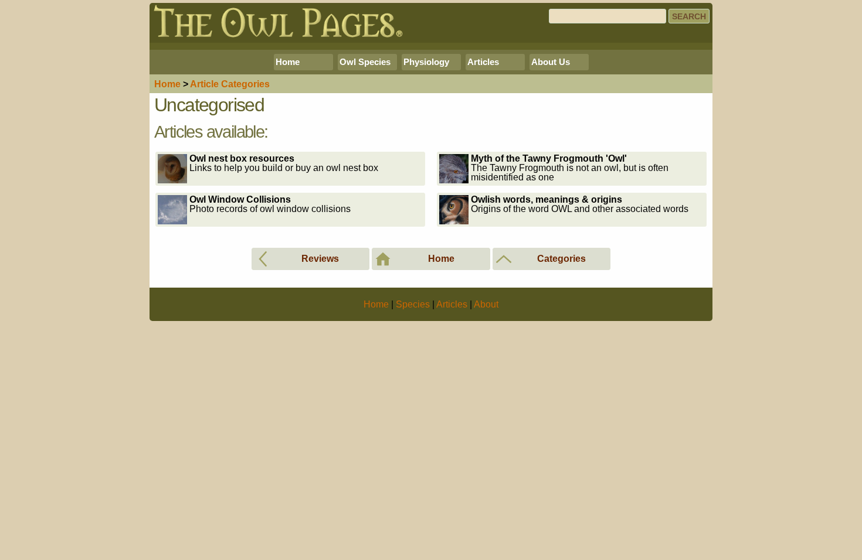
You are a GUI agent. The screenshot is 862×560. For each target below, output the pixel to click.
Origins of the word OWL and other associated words (579, 204)
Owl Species (365, 62)
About (486, 304)
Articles (483, 62)
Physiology (426, 62)
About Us (550, 62)
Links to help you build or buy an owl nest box (283, 163)
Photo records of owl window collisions (270, 204)
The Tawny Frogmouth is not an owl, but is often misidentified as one (569, 167)
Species (413, 304)
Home (288, 62)
